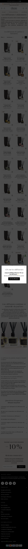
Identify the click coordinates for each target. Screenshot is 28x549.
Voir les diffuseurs (14, 279)
